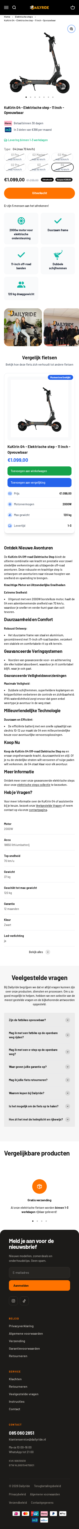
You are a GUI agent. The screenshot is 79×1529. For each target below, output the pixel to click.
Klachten (15, 1379)
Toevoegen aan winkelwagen (29, 471)
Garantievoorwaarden (24, 1348)
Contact (14, 1409)
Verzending (17, 1341)
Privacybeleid (17, 1494)
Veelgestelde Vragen (49, 805)
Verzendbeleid (18, 1502)
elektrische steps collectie (33, 784)
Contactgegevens (42, 1502)
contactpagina (38, 810)
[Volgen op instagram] (13, 1300)
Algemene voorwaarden (26, 1333)
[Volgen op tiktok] (24, 1300)
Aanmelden (21, 1285)
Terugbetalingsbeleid (47, 1486)
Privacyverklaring (21, 1326)
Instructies (17, 1401)
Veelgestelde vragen (23, 1394)
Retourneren (18, 1356)
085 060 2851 (21, 1432)
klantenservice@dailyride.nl (27, 1439)
